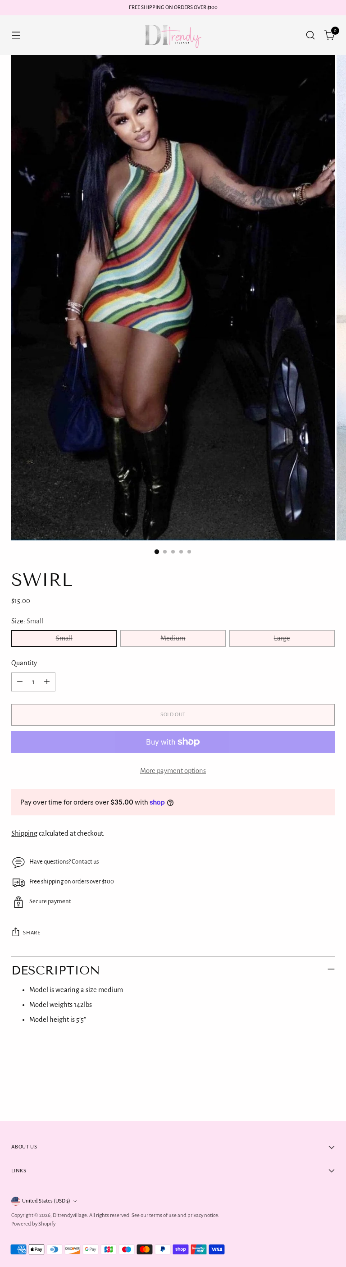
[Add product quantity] (47, 682)
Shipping (24, 833)
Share (31, 933)
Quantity (24, 663)
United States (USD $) (46, 1201)
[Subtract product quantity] (20, 682)
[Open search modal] (310, 35)
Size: (27, 621)
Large (282, 638)
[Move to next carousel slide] (327, 1090)
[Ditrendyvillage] (173, 35)
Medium (172, 638)
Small (64, 638)
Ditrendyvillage (70, 1215)
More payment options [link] (173, 770)
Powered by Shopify (33, 1224)
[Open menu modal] (16, 35)
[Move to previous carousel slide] (306, 1090)
